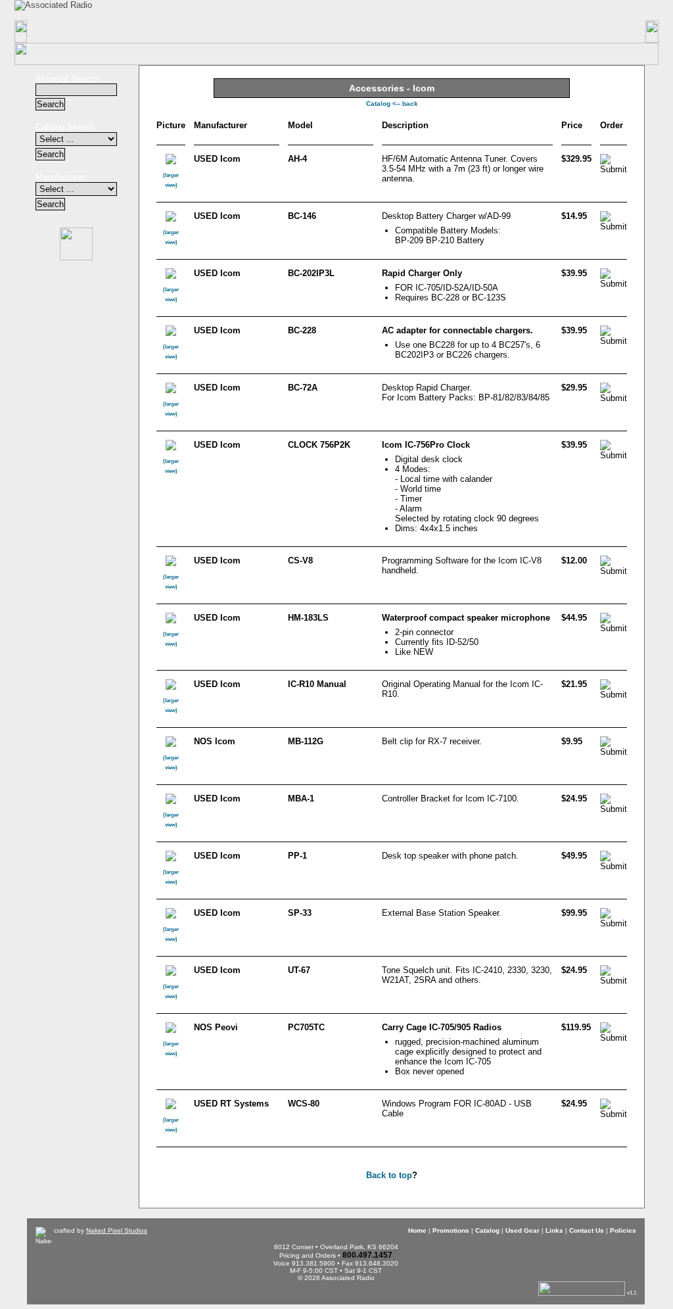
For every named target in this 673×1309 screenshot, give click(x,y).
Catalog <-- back (392, 103)
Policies (601, 31)
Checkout (440, 9)
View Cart (527, 10)
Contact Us (513, 31)
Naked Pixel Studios (116, 1230)
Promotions (162, 31)
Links (425, 31)
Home (72, 31)
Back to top (389, 1175)
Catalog (249, 31)
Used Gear (522, 1230)
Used (337, 31)
